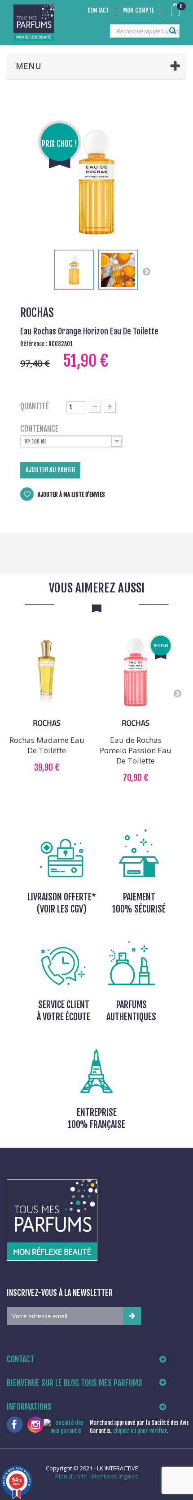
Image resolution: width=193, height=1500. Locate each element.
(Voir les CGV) (62, 909)
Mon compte (138, 10)
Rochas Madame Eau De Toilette (46, 745)
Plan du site (71, 1476)
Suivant (146, 271)
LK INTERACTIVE (117, 1468)
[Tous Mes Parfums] (33, 22)
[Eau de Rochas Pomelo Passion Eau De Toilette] (135, 672)
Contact (98, 10)
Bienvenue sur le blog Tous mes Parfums (74, 1383)
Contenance (40, 429)
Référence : (33, 343)
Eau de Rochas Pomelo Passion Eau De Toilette (135, 750)
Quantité (34, 407)
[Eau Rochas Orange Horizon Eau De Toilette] (74, 269)
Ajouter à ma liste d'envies (70, 494)
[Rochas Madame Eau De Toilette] (46, 672)
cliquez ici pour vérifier (140, 1430)
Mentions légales (115, 1476)
